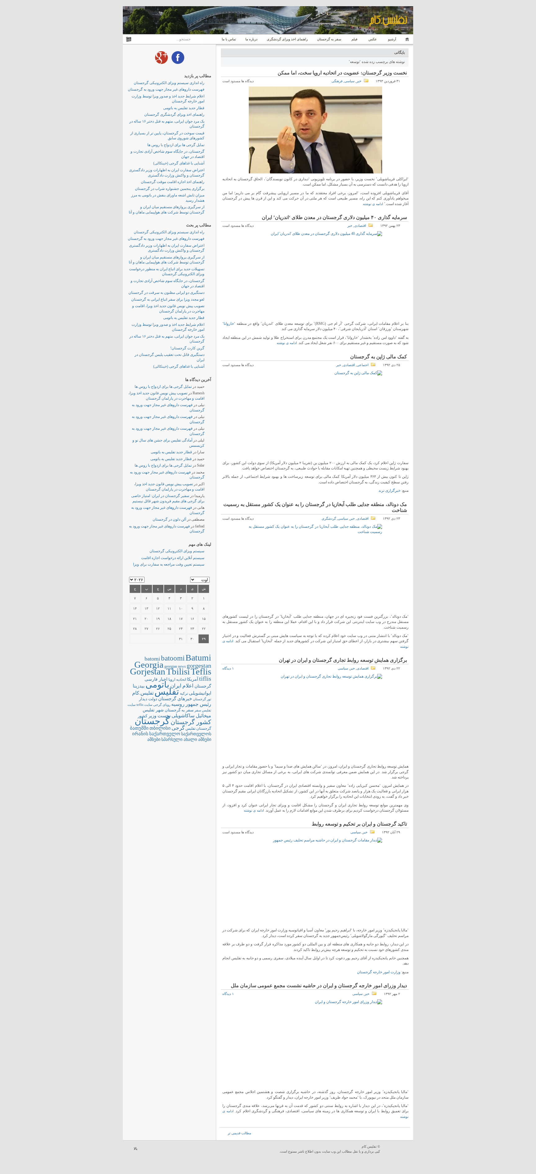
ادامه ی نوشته (373, 204)
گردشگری (329, 518)
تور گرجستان (202, 699)
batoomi (173, 658)
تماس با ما (229, 39)
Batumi (198, 657)
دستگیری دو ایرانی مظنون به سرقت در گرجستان (166, 292)
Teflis (201, 671)
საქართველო (164, 733)
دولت (152, 699)
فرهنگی (337, 81)
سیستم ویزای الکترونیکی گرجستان (177, 551)
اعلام (188, 686)
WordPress (397, 1149)
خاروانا (229, 323)
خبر (358, 81)
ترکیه (184, 694)
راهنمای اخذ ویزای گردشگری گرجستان (174, 114)
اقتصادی (360, 225)
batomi (152, 659)
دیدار (143, 699)
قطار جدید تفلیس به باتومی (183, 108)
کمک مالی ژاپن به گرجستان (378, 356)
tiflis (205, 678)
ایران (175, 686)
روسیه (178, 704)
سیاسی (349, 81)
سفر (197, 710)
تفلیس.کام (143, 693)
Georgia (148, 665)
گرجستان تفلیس (198, 729)
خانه (406, 39)
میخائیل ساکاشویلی (191, 715)
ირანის (140, 733)
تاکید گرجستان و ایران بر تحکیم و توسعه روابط (359, 824)
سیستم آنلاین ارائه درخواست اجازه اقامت (172, 558)
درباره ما (251, 39)
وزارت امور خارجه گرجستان (378, 972)
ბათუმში (139, 728)
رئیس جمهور (198, 704)
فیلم (354, 39)
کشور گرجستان (191, 722)
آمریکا (192, 679)
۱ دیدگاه (228, 668)
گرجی (178, 728)
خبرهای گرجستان (175, 698)
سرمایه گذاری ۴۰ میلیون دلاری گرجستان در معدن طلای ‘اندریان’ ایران (334, 217)
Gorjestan (147, 671)
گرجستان (152, 721)
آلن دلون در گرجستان (169, 519)
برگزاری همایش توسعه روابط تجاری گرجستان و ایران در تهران (343, 660)
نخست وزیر (159, 715)
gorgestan (199, 665)
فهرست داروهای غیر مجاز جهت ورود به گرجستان (166, 89)
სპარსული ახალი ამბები (186, 739)
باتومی (157, 684)
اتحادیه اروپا (177, 680)
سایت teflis (144, 704)
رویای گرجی (161, 704)
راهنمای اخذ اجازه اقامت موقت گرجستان (172, 182)
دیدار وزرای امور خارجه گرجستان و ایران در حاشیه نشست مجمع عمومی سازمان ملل (319, 985)
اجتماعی (362, 365)
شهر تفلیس (153, 709)
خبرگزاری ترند (389, 490)
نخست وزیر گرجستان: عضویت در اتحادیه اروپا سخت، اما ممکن (342, 72)
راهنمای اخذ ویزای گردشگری (287, 39)
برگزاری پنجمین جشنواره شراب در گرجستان (169, 188)
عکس (373, 39)
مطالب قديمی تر (239, 1133)
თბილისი (160, 728)
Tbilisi (178, 671)
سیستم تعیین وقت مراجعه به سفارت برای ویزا (168, 564)
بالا (135, 1148)
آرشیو (391, 39)
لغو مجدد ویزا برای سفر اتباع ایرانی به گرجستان (167, 299)
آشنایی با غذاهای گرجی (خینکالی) (178, 163)
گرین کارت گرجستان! (187, 348)
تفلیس (166, 692)
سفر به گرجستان (329, 39)
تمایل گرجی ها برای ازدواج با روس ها (175, 145)
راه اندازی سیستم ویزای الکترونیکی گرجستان (169, 83)
